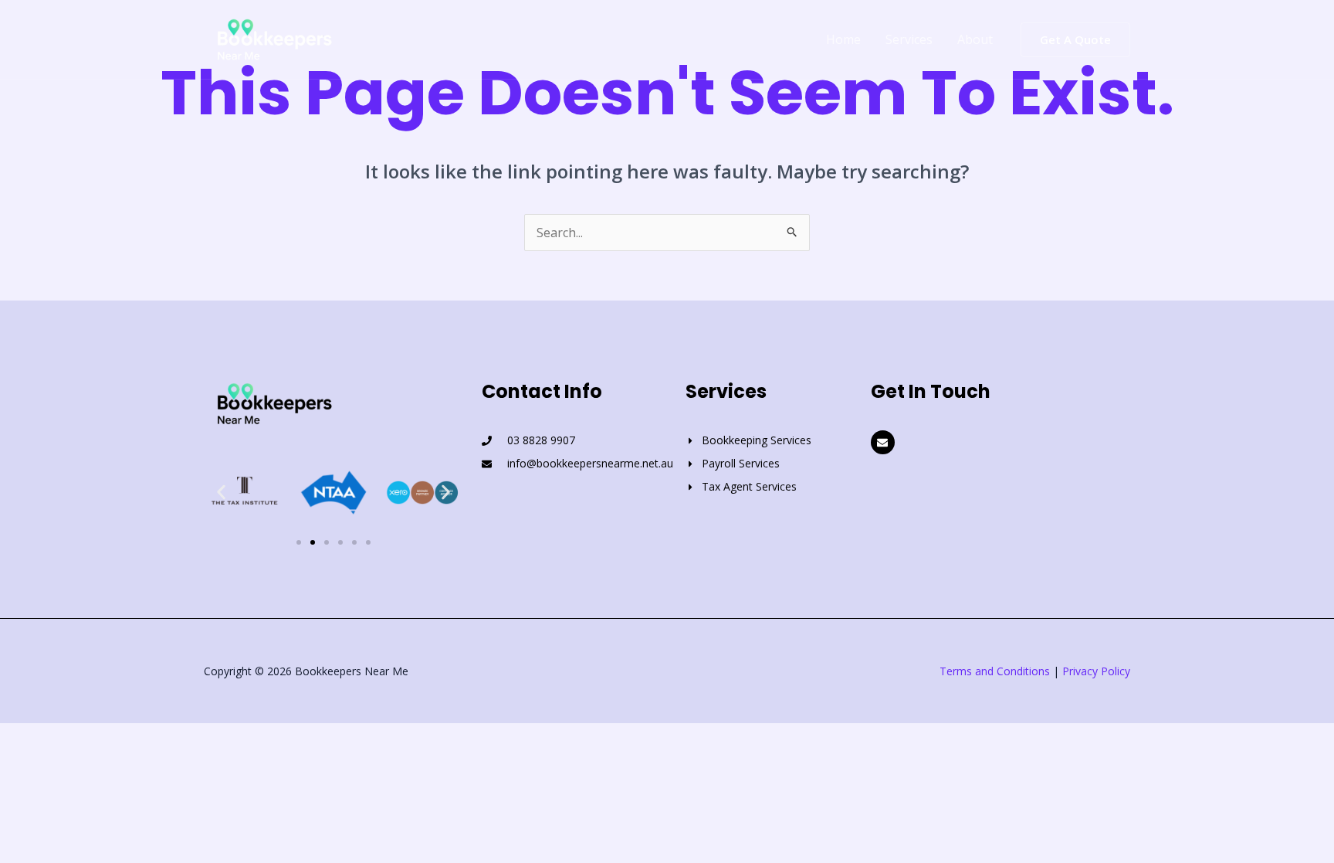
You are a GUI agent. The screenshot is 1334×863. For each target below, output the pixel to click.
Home (843, 39)
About (975, 39)
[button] (1075, 39)
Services (909, 39)
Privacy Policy (1096, 671)
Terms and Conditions (995, 671)
